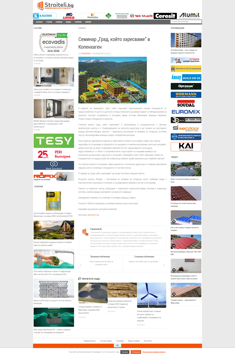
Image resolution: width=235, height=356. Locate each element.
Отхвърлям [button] (136, 352)
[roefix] (54, 180)
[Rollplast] (186, 71)
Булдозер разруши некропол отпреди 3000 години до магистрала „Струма (120, 304)
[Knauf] (186, 80)
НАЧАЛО (39, 22)
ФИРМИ (88, 22)
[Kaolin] (44, 18)
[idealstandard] (54, 169)
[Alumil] (189, 18)
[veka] (186, 139)
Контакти (148, 341)
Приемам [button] (125, 352)
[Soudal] (186, 106)
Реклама (120, 341)
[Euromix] (186, 114)
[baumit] (186, 63)
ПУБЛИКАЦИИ (177, 28)
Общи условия (134, 341)
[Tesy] (54, 147)
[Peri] (54, 158)
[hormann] (186, 97)
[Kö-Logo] (93, 18)
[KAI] (186, 151)
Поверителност (89, 341)
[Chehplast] (141, 18)
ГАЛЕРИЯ (78, 22)
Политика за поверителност (154, 352)
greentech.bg (93, 215)
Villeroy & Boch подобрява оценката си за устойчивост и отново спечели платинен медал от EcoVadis (54, 57)
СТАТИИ (49, 22)
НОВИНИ (59, 22)
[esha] (117, 18)
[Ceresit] (165, 18)
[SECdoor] (186, 131)
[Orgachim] (186, 89)
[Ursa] (68, 18)
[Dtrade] (186, 122)
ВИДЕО (68, 22)
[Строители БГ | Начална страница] (55, 6)
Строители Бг (86, 54)
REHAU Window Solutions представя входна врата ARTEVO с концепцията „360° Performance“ (52, 124)
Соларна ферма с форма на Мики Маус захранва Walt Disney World (90, 309)
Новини (82, 28)
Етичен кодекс (106, 341)
